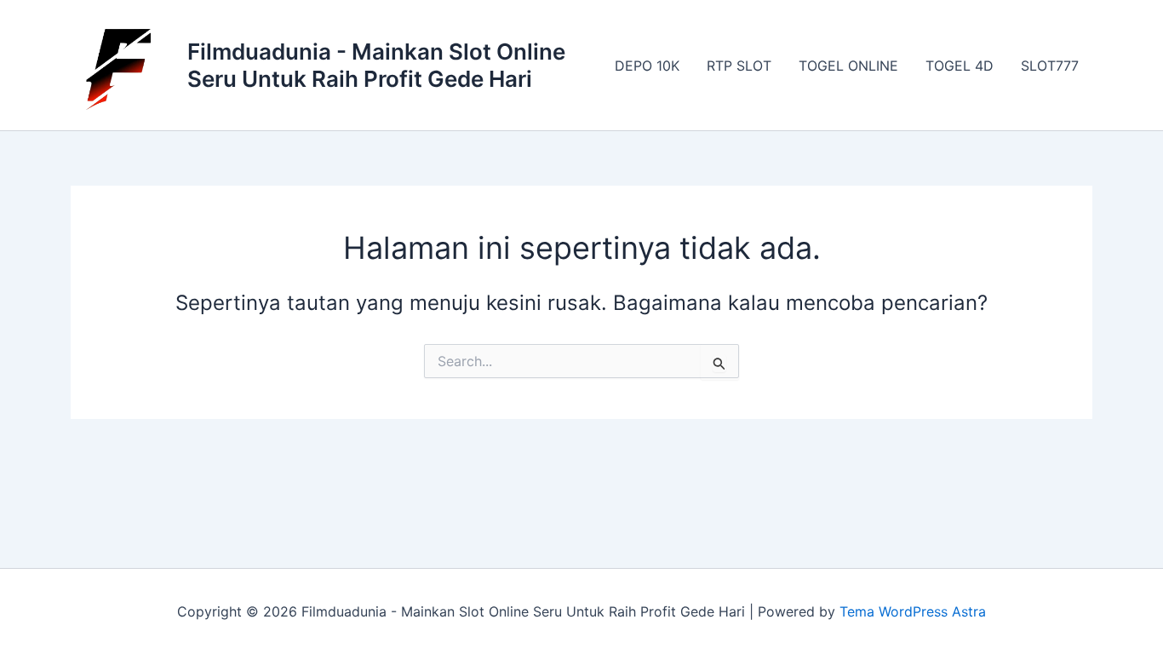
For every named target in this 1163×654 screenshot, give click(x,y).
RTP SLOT (739, 65)
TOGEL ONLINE (848, 65)
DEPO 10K (647, 65)
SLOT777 (1050, 65)
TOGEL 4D (959, 65)
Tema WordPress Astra (912, 611)
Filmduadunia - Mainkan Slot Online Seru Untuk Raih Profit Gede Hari (376, 64)
